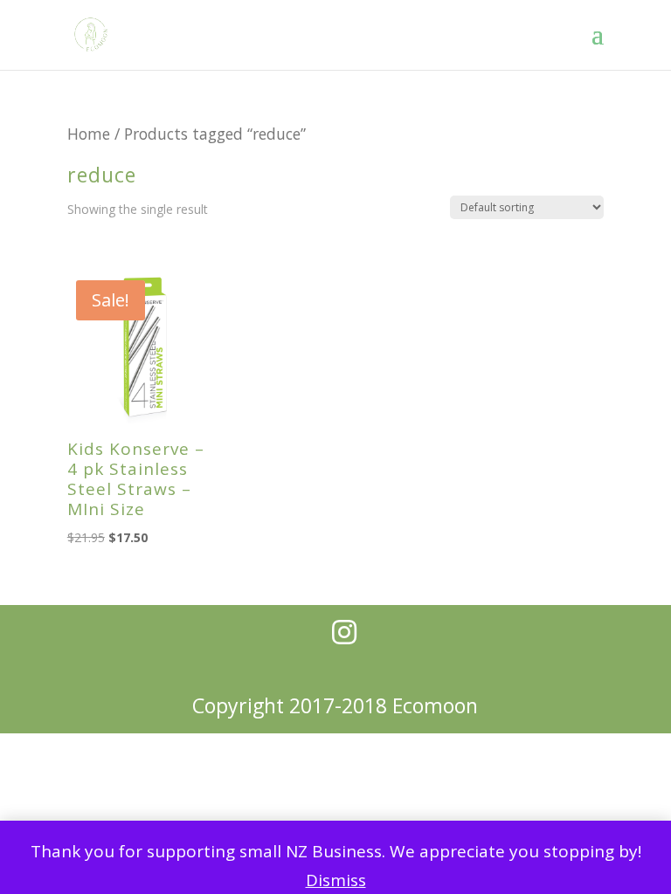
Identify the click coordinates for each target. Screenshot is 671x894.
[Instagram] (344, 632)
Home (88, 133)
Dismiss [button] (336, 880)
